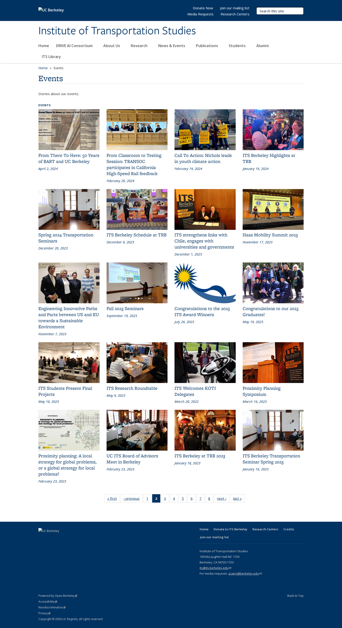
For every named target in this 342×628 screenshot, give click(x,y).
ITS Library (52, 56)
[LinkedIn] (61, 538)
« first (113, 498)
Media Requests (200, 14)
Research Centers (235, 14)
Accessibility (47, 602)
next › (223, 498)
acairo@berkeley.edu (245, 573)
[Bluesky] (88, 538)
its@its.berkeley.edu (215, 568)
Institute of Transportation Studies (117, 31)
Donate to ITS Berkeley (230, 529)
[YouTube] (70, 538)
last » (239, 498)
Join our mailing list (234, 8)
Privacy (44, 613)
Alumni (263, 45)
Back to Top (295, 595)
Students (238, 45)
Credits (288, 529)
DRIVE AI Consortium (75, 45)
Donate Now (203, 8)
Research (139, 45)
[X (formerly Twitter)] (52, 538)
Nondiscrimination (52, 607)
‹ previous (133, 498)
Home (43, 45)
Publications (207, 45)
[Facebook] (42, 538)
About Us (112, 45)
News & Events (172, 45)
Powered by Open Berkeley (57, 596)
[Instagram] (79, 538)
